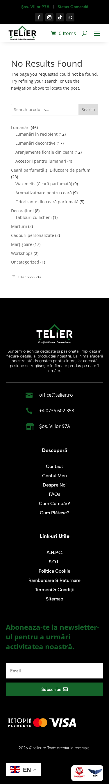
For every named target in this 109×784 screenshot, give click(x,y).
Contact (54, 466)
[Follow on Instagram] (49, 17)
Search (88, 109)
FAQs (54, 494)
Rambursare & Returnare (54, 580)
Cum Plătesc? (54, 513)
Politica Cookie (54, 571)
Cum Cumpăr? (54, 503)
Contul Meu (54, 475)
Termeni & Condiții (54, 589)
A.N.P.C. (55, 552)
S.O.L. (54, 562)
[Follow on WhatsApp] (70, 17)
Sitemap (54, 599)
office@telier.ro (56, 395)
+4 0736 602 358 (56, 410)
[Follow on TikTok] (60, 17)
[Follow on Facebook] (39, 17)
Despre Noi (55, 485)
